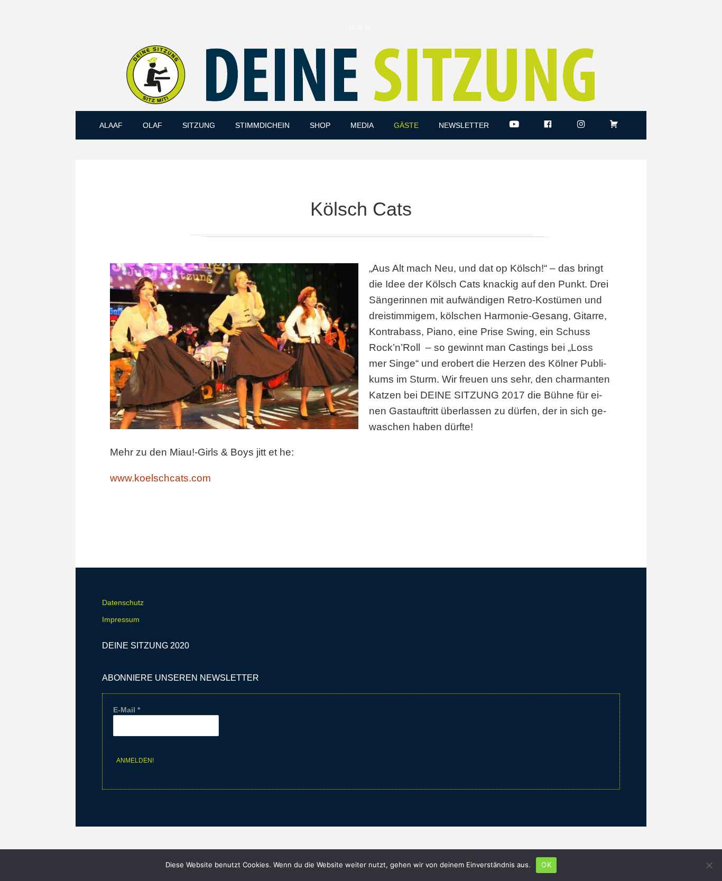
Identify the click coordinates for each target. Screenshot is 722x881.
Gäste (406, 125)
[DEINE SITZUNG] (361, 77)
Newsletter (464, 125)
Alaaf (111, 125)
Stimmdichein (262, 125)
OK (546, 864)
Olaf (152, 125)
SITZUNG (198, 125)
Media (362, 125)
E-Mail (126, 710)
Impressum (121, 619)
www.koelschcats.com (160, 478)
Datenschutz (123, 602)
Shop (320, 125)
